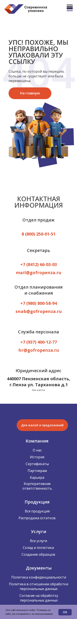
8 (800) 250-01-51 (39, 234)
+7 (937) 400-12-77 (38, 342)
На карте (38, 390)
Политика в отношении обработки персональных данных (38, 586)
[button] (42, 425)
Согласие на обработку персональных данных (38, 598)
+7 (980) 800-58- (36, 303)
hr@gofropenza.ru (38, 350)
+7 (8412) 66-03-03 (38, 264)
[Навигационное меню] (70, 7)
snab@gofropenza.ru (39, 311)
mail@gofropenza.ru (38, 272)
